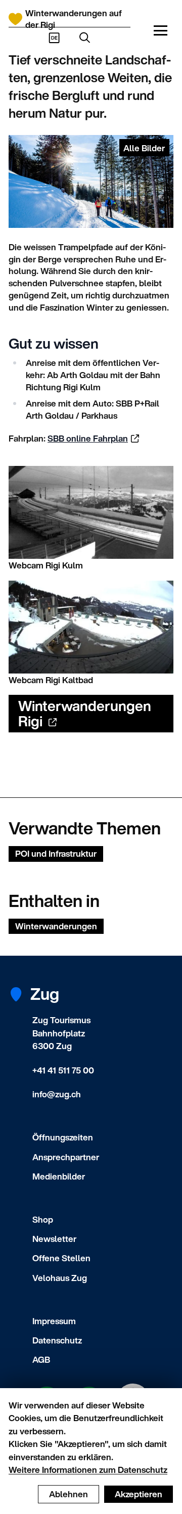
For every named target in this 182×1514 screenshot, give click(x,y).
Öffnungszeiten (62, 1137)
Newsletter (54, 1238)
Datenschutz (57, 1340)
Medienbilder (58, 1176)
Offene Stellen (61, 1258)
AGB (41, 1359)
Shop (42, 1219)
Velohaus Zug (59, 1277)
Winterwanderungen (56, 926)
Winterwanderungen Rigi (84, 713)
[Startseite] (15, 19)
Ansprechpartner (65, 1157)
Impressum (54, 1321)
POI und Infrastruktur (56, 853)
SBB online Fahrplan (88, 438)
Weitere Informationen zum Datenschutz (88, 1469)
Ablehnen (68, 1494)
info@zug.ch (56, 1094)
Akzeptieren (138, 1494)
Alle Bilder (144, 148)
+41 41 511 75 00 (63, 1070)
